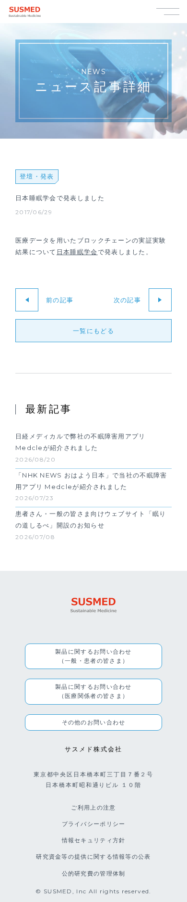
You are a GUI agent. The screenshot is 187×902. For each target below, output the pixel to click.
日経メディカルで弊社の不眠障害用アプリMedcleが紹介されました (80, 442)
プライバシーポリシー (94, 823)
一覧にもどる (93, 331)
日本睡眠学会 (77, 252)
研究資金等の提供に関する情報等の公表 (93, 856)
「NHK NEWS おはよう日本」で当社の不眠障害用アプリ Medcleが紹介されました (91, 481)
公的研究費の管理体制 (94, 873)
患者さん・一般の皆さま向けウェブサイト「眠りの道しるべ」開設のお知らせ (90, 519)
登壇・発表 (37, 176)
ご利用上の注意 (93, 807)
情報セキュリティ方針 (94, 840)
